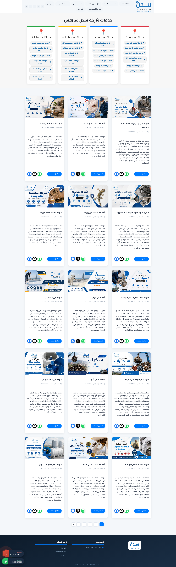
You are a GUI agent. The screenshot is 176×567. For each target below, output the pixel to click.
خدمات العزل (77, 3)
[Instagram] (34, 6)
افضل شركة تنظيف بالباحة (40, 70)
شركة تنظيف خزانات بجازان (50, 464)
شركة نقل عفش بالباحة (40, 43)
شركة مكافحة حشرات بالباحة (40, 49)
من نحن (49, 3)
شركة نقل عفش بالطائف (71, 43)
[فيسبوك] (116, 174)
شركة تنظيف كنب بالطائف (71, 78)
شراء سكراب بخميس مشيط (137, 379)
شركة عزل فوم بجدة (96, 297)
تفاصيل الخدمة (140, 174)
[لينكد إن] (30, 6)
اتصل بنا (81, 9)
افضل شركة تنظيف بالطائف (71, 70)
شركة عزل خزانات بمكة (102, 60)
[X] (38, 6)
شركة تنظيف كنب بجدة (133, 43)
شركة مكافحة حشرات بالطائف (71, 62)
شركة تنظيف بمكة (102, 65)
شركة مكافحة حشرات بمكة (102, 44)
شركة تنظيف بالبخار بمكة (103, 70)
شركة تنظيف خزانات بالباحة (40, 62)
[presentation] (131, 107)
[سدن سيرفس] (134, 545)
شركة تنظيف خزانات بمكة (102, 50)
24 (79, 524)
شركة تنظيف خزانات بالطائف (71, 54)
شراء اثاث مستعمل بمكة (51, 123)
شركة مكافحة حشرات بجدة (134, 59)
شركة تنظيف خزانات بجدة (134, 48)
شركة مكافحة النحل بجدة (94, 464)
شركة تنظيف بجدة (133, 65)
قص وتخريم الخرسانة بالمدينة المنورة (133, 212)
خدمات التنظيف (126, 3)
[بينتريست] (26, 6)
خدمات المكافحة (110, 3)
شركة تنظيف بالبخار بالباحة (40, 78)
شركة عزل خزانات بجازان (52, 379)
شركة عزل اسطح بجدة (52, 297)
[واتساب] (127, 174)
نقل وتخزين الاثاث (93, 3)
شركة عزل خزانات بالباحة (40, 55)
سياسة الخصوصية (95, 9)
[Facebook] (42, 6)
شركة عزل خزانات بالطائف (71, 48)
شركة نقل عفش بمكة (102, 55)
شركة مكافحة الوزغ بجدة (94, 212)
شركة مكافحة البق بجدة (94, 123)
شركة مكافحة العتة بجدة (134, 53)
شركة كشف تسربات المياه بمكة (135, 297)
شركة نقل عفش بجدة (134, 70)
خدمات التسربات (62, 3)
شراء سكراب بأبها (97, 379)
